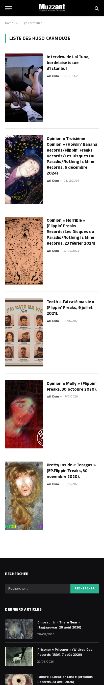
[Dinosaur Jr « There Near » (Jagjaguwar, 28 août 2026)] (19, 629)
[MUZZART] (52, 8)
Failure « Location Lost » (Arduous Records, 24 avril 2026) (65, 679)
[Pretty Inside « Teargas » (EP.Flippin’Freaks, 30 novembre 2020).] (24, 496)
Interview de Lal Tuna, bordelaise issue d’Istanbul (68, 63)
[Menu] (8, 8)
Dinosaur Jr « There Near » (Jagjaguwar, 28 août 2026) (59, 625)
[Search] (96, 8)
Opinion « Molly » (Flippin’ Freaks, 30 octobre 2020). (72, 386)
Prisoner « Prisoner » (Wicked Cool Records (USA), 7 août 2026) (65, 652)
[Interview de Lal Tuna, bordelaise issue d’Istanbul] (24, 87)
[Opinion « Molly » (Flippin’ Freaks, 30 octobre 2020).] (24, 414)
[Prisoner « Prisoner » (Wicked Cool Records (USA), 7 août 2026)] (19, 656)
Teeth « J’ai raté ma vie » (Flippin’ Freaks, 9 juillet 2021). (70, 308)
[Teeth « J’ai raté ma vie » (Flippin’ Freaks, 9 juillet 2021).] (24, 332)
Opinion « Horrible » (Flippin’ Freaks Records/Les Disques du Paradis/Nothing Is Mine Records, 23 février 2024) (71, 231)
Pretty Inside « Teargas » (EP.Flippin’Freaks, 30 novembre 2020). (71, 471)
